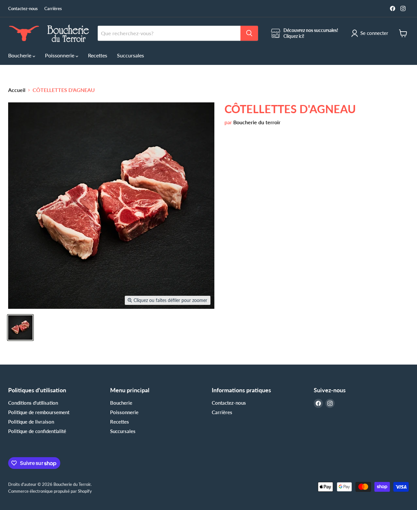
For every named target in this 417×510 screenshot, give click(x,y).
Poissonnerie (60, 55)
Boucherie (20, 55)
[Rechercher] (249, 33)
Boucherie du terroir (256, 122)
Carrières (53, 8)
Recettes (97, 55)
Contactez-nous (23, 8)
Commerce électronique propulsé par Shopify (50, 491)
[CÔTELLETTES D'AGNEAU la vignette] (20, 327)
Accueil (16, 90)
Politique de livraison (31, 422)
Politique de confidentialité (37, 431)
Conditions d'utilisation (33, 403)
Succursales (130, 55)
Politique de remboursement (38, 412)
